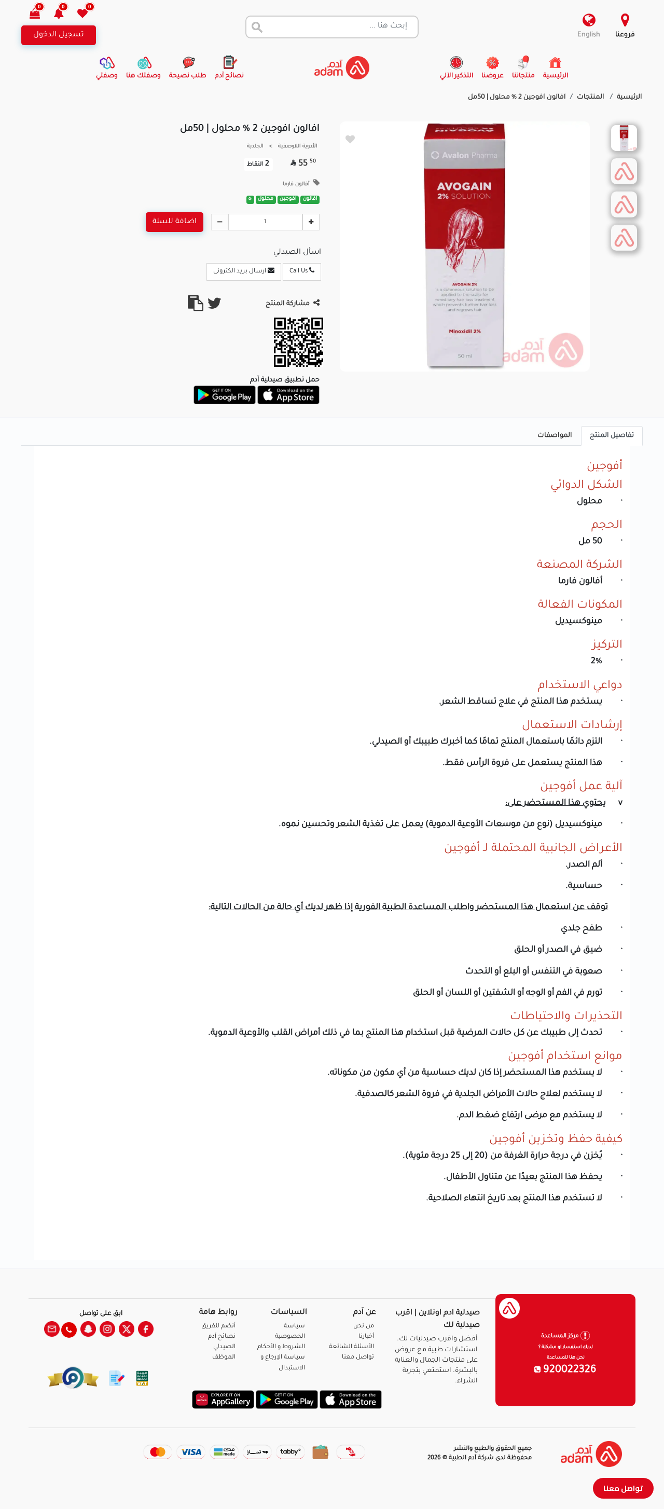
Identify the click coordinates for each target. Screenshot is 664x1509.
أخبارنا (366, 1337)
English (588, 35)
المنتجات (591, 97)
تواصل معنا (623, 1488)
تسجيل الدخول (58, 35)
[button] (64, 14)
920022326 (569, 1370)
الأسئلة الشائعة (351, 1347)
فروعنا (625, 35)
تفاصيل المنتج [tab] (612, 436)
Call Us (299, 271)
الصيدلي (224, 1347)
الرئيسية (629, 97)
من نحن (363, 1326)
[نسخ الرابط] (195, 307)
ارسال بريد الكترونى (240, 271)
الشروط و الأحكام (281, 1347)
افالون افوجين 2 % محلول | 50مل (517, 97)
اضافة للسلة (175, 222)
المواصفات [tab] (554, 436)
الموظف (224, 1357)
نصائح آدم (222, 1337)
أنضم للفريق (218, 1326)
